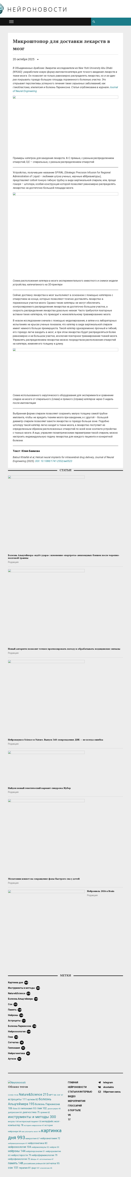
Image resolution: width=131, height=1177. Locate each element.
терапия (25, 1167)
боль (16, 1108)
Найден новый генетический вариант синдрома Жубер (39, 788)
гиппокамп (16, 1048)
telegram (108, 1082)
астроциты (17, 1020)
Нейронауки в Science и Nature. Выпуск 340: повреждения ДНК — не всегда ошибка (55, 739)
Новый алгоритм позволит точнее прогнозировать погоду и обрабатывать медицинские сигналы (64, 648)
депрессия (15, 1112)
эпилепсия (46, 1168)
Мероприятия (76, 1101)
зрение (45, 1112)
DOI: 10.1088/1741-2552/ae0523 (53, 461)
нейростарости (21, 1155)
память (14, 1009)
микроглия (33, 1138)
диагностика (31, 1112)
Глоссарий (75, 1105)
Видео (72, 1096)
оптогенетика (46, 1159)
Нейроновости (77, 1087)
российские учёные (34, 1163)
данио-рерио (54, 1109)
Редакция (13, 562)
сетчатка (15, 1042)
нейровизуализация (17, 1143)
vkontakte (108, 1087)
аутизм (14, 1058)
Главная (73, 1082)
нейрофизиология (19, 1159)
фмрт (35, 1168)
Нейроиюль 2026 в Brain (100, 891)
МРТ (52, 1095)
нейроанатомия (50, 1138)
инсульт (13, 1121)
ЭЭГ (60, 1095)
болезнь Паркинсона (22, 1026)
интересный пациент (30, 1121)
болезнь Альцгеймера (23, 999)
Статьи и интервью (80, 1091)
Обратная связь (112, 1091)
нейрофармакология (44, 1155)
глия (13, 1037)
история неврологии (34, 1125)
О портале (74, 1110)
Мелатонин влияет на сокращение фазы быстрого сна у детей (44, 878)
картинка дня (18, 982)
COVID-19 (13, 1095)
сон (12, 1004)
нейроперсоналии (35, 1151)
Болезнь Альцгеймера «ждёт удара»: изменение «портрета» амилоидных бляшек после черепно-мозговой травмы (64, 556)
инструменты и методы (24, 988)
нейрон (54, 1147)
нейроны (15, 1015)
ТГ (69, 1119)
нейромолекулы (40, 1147)
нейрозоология (19, 1031)
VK (69, 1115)
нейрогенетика (18, 1053)
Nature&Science (19, 993)
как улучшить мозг (31, 1132)
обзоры (35, 1159)
